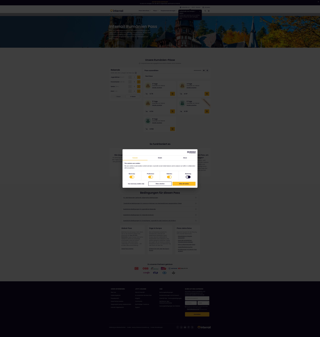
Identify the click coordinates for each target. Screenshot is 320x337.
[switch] (150, 177)
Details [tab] (160, 157)
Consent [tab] (135, 157)
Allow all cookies (184, 183)
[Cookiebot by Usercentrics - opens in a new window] (188, 152)
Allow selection (160, 183)
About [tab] (185, 157)
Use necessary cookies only (136, 183)
